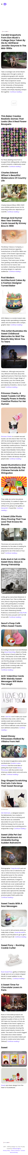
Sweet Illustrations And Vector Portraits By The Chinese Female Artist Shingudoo (13, 469)
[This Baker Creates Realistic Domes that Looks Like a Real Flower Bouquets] (14, 156)
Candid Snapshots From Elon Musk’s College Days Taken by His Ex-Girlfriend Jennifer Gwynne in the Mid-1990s (13, 42)
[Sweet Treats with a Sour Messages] (14, 926)
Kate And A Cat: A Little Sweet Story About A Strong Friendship (13, 562)
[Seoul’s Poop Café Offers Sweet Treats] (14, 646)
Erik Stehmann (4, 809)
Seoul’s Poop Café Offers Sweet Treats (11, 624)
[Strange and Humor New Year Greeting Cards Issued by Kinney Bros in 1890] (14, 243)
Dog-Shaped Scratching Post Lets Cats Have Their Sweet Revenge (14, 783)
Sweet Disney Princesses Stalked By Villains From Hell (12, 739)
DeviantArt (4, 508)
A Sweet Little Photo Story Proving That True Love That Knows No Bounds (13, 520)
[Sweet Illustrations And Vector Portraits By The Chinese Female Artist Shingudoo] (14, 495)
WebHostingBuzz (16, 1148)
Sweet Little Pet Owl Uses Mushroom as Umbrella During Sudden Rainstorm (11, 838)
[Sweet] (14, 1066)
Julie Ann (8, 717)
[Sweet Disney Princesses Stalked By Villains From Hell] (14, 757)
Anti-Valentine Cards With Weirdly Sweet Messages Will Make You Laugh (12, 680)
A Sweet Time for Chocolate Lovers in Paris (11, 987)
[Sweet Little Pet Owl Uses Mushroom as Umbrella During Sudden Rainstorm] (14, 865)
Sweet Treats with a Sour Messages (11, 905)
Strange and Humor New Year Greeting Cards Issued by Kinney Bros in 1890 (13, 221)
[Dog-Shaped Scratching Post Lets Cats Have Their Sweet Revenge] (14, 807)
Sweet (4, 1047)
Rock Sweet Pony (6, 972)
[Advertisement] (14, 20)
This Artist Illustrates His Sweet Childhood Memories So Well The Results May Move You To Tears (14, 336)
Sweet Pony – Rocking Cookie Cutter (12, 946)
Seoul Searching (9, 652)
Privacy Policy (6, 1150)
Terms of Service (15, 1150)
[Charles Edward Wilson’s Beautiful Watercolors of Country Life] (14, 201)
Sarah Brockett (19, 932)
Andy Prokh (23, 613)
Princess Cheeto (6, 436)
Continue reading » (16, 92)
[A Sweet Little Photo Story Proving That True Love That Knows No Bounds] (14, 540)
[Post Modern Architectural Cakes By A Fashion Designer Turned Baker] (14, 314)
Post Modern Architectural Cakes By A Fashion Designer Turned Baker (13, 281)
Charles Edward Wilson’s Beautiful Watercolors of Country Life (13, 176)
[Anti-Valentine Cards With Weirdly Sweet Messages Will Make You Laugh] (14, 713)
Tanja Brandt (15, 868)
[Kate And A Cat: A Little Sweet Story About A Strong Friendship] (14, 593)
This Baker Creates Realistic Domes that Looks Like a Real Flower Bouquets (14, 120)
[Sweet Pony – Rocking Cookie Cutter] (14, 968)
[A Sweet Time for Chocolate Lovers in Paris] (14, 1011)
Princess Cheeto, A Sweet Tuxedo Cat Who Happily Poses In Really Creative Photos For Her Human (13, 398)
